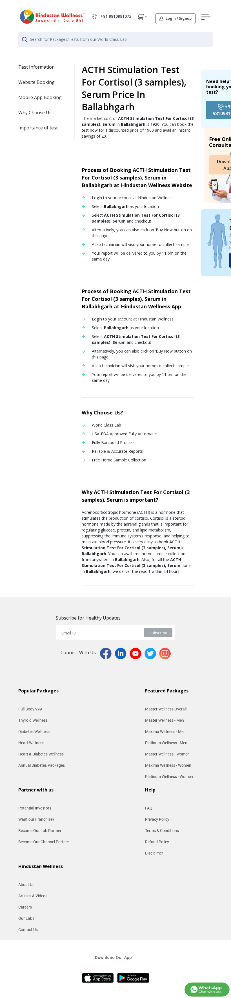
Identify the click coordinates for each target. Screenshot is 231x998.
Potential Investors (34, 808)
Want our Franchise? (36, 819)
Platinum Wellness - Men (166, 743)
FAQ (148, 808)
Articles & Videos (32, 896)
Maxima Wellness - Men (165, 731)
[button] (140, 16)
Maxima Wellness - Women (168, 765)
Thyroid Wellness (33, 720)
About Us (26, 884)
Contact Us (28, 929)
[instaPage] (165, 653)
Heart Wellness (31, 743)
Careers (25, 907)
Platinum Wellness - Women (169, 776)
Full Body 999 (30, 709)
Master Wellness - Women (167, 754)
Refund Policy (157, 842)
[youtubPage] (137, 653)
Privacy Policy (157, 819)
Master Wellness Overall (165, 709)
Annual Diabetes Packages (41, 765)
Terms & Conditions (162, 830)
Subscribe (158, 632)
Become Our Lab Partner (39, 830)
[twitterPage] (152, 653)
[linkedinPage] (122, 653)
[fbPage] (107, 653)
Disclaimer (154, 853)
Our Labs (26, 918)
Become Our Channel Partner (43, 842)
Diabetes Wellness (34, 731)
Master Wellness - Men (164, 720)
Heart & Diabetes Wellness (41, 754)
